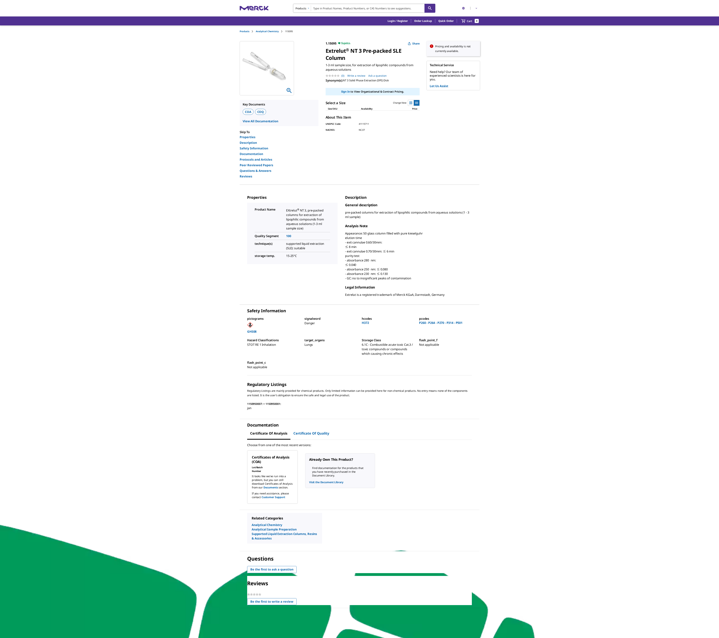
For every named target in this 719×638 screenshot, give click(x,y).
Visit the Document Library (326, 482)
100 (288, 236)
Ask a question (377, 75)
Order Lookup (423, 21)
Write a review (356, 75)
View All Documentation (260, 121)
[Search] (429, 8)
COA (248, 112)
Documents (270, 487)
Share (416, 43)
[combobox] (364, 8)
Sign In (345, 91)
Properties (247, 137)
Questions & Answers (255, 171)
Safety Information (254, 148)
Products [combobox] (300, 8)
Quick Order (446, 21)
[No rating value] (333, 76)
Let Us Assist (439, 86)
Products (244, 31)
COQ (260, 112)
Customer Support (273, 497)
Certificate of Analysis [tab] (268, 433)
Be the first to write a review (273, 602)
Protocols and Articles (256, 159)
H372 (365, 323)
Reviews (246, 176)
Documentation (251, 154)
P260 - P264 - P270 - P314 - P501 (440, 323)
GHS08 (252, 331)
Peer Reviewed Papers (256, 165)
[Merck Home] (254, 8)
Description (248, 143)
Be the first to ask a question (271, 569)
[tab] (248, 31)
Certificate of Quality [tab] (311, 433)
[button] (398, 21)
